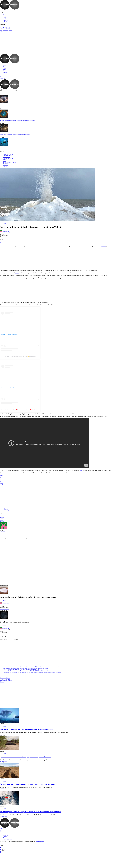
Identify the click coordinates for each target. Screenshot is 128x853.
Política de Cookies (7, 839)
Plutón (81, 470)
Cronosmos (2, 531)
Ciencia (5, 16)
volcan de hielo (6, 511)
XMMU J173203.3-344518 (9, 162)
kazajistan (5, 509)
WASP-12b (5, 166)
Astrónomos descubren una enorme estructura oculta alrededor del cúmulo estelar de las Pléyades (17, 120)
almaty (4, 508)
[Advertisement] (64, 43)
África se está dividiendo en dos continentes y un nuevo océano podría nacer (28, 784)
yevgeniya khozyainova (8, 158)
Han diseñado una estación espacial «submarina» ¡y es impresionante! (26, 729)
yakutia (4, 161)
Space (4, 15)
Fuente (2, 475)
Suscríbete (2, 78)
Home (4, 833)
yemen (4, 159)
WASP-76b (5, 165)
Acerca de (5, 20)
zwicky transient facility (8, 154)
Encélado (103, 246)
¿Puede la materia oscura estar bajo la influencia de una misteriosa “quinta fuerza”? (15, 134)
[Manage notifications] (3, 850)
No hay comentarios (4, 609)
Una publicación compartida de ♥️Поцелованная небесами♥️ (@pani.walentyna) (20, 409)
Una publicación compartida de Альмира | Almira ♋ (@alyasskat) (20, 356)
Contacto (5, 21)
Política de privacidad (8, 837)
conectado (12, 538)
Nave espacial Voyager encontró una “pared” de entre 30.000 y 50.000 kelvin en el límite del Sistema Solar (19, 148)
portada (70, 472)
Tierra (4, 17)
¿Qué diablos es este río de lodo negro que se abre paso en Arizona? (25, 757)
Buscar (16, 639)
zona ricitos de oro (7, 155)
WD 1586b (5, 163)
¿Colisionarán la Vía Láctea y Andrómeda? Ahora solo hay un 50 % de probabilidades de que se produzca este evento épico (32, 672)
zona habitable (6, 157)
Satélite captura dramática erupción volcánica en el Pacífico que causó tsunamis (30, 812)
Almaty (17, 273)
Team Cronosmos (39, 841)
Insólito (4, 18)
